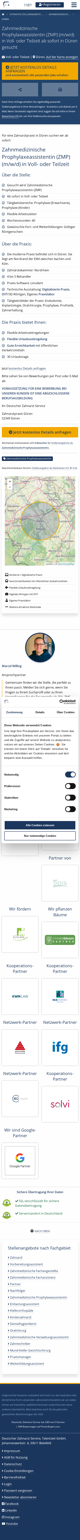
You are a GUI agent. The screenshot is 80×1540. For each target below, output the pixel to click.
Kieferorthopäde (21, 1311)
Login (28, 4)
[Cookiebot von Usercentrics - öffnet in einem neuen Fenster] (59, 701)
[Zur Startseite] (3, 14)
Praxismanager (20, 1357)
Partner (15, 1284)
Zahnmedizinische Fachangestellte (33, 1271)
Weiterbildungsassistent (26, 1364)
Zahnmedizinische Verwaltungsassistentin (39, 1337)
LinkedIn (11, 1510)
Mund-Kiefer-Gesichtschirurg (30, 1350)
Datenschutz (13, 1464)
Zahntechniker (19, 1344)
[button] (74, 6)
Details (40, 712)
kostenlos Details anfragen (27, 368)
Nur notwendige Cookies (40, 835)
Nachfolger (17, 1291)
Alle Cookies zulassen (40, 825)
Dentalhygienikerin (22, 1324)
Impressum (12, 1451)
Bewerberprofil (10, 116)
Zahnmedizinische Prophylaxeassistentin (28, 458)
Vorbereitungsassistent (26, 1264)
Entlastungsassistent (24, 1304)
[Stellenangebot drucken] (60, 89)
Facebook (12, 1504)
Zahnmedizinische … (60, 14)
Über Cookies (66, 712)
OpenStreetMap (66, 563)
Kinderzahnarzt (20, 1317)
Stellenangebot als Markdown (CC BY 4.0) (54, 468)
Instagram (12, 1517)
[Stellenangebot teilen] (20, 89)
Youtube (12, 1524)
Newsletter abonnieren (20, 1497)
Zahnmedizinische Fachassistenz (32, 1277)
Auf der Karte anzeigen (62, 57)
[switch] (70, 786)
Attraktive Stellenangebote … (27, 14)
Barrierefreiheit (15, 1477)
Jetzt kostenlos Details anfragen (41, 432)
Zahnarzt (16, 1257)
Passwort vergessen (18, 1490)
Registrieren (51, 4)
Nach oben (42, 1231)
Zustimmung (14, 712)
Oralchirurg (17, 1330)
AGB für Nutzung (16, 1457)
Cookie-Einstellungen (18, 1471)
